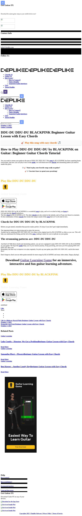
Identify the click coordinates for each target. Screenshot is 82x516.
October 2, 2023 (6, 125)
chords (54, 162)
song (51, 160)
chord (14, 213)
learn (65, 211)
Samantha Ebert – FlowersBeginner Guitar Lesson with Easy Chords (30, 354)
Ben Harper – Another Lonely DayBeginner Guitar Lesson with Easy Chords (34, 366)
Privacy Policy (47, 513)
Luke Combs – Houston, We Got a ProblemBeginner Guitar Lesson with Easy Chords (37, 341)
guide (34, 162)
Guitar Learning (6, 127)
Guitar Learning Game (36, 260)
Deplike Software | (37, 513)
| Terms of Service (57, 513)
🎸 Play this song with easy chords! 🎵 (41, 142)
